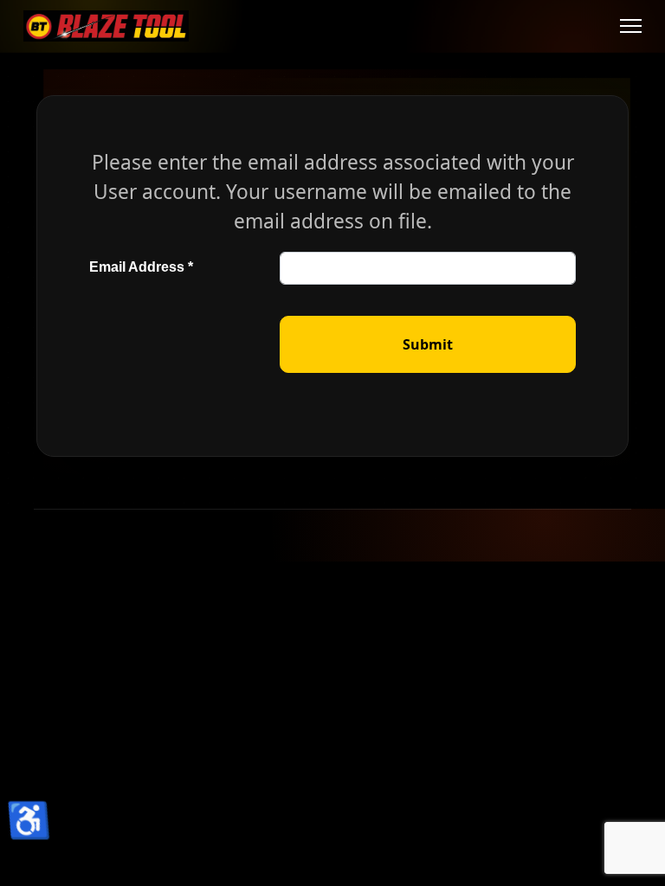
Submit (428, 344)
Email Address (141, 267)
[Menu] (631, 26)
